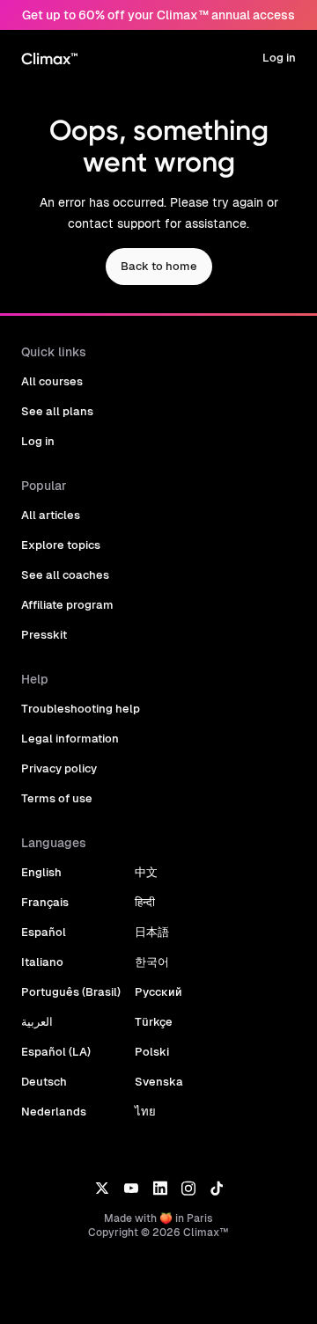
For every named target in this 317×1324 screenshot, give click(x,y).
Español (43, 932)
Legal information (70, 738)
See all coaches (65, 575)
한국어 (152, 962)
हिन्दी (145, 902)
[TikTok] (217, 1186)
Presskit (44, 634)
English (41, 872)
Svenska (159, 1081)
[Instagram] (188, 1186)
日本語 (152, 932)
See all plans (57, 411)
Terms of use (56, 798)
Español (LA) (56, 1051)
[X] (101, 1186)
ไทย (145, 1111)
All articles (50, 515)
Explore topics (60, 545)
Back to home (159, 266)
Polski (152, 1051)
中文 (146, 872)
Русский (158, 991)
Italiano (42, 962)
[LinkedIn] (159, 1186)
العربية (37, 1021)
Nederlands (53, 1111)
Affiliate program (67, 604)
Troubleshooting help (80, 708)
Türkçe (154, 1021)
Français (45, 902)
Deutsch (44, 1081)
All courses (52, 381)
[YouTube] (130, 1186)
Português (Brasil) (71, 991)
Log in (279, 57)
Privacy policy (59, 768)
